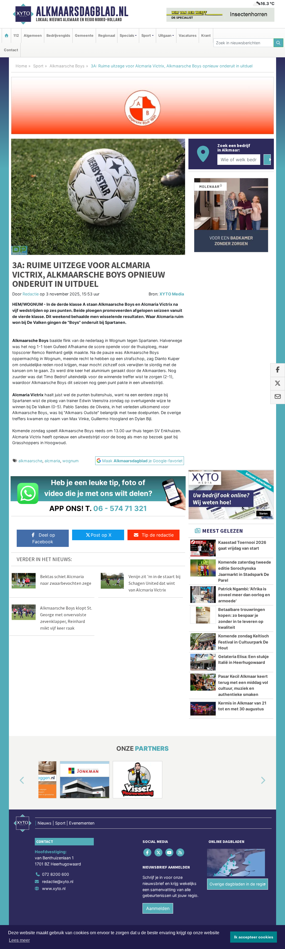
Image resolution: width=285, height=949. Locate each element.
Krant (206, 35)
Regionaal (106, 35)
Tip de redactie (158, 535)
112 (16, 35)
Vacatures (187, 35)
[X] (158, 852)
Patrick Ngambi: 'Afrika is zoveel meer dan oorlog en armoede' (244, 594)
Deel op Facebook (43, 538)
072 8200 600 (55, 874)
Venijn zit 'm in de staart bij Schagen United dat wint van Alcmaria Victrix (154, 583)
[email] (278, 397)
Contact (11, 50)
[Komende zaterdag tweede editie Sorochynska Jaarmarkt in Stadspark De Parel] (203, 567)
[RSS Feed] (180, 852)
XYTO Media (171, 294)
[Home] (6, 35)
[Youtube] (169, 852)
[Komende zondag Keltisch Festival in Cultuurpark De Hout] (203, 641)
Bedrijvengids (58, 35)
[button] (15, 780)
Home (21, 65)
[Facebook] (147, 852)
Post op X (101, 535)
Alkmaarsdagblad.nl (82, 11)
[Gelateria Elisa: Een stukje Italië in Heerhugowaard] (203, 662)
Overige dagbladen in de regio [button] (238, 884)
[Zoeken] (279, 42)
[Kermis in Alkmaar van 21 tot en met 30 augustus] (203, 708)
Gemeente (84, 35)
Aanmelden (157, 908)
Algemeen (33, 35)
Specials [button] (127, 35)
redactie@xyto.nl (57, 881)
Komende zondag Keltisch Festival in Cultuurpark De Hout (243, 642)
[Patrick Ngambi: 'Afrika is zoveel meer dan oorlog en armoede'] (203, 594)
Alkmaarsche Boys (67, 65)
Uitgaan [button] (164, 35)
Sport (38, 65)
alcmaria (52, 460)
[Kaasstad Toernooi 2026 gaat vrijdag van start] (203, 548)
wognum (70, 460)
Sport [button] (146, 35)
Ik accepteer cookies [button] (253, 937)
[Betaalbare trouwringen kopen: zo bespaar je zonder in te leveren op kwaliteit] (203, 615)
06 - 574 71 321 (120, 508)
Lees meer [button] (19, 940)
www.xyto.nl (53, 888)
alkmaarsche (30, 460)
